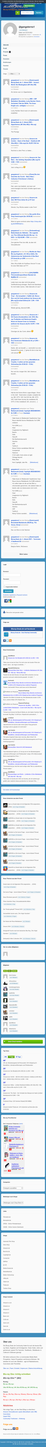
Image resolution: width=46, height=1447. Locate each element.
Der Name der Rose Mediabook (12, 921)
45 (40, 34)
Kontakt (17, 1368)
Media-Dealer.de (8, 1268)
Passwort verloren (22, 595)
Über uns (6, 1368)
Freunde (5, 69)
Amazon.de (6, 1248)
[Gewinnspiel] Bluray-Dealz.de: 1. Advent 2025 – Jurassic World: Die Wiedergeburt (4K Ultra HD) (25, 82)
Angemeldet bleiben (11, 587)
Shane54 (10, 867)
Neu (5, 970)
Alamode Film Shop (9, 1241)
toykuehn (11, 999)
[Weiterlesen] (34, 462)
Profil (5, 48)
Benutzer (6, 571)
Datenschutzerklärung (35, 1368)
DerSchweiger (12, 811)
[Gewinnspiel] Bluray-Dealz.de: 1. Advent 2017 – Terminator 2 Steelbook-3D (26, 539)
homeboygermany (14, 987)
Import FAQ (6, 1416)
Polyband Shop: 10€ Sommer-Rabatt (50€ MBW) (17, 1101)
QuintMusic (12, 1023)
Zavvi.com (6, 1323)
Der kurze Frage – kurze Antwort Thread (26, 832)
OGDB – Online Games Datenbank (13, 1227)
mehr (20, 1123)
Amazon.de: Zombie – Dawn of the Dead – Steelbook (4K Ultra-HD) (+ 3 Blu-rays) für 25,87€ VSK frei (25, 141)
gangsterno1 (15, 80)
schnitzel (10, 832)
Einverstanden (29, 6)
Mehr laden (24, 554)
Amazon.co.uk (7, 1303)
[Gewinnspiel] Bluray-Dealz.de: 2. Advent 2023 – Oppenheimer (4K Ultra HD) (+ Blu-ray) (25, 122)
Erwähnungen (7, 62)
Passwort (6, 579)
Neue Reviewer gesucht (10, 897)
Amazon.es (6, 1306)
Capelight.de (7, 1255)
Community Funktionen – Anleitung (14, 1418)
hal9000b (11, 818)
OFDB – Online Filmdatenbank (12, 1223)
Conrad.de (6, 1258)
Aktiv (9, 970)
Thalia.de (6, 1285)
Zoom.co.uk (6, 1329)
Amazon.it (6, 1313)
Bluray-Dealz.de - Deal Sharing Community (24, 632)
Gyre (9, 804)
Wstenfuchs (12, 1029)
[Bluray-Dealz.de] (16, 8)
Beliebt (14, 970)
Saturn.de (6, 1281)
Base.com (6, 1316)
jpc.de (5, 1265)
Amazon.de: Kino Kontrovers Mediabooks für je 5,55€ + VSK (25, 341)
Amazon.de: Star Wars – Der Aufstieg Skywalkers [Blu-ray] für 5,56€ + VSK (26, 160)
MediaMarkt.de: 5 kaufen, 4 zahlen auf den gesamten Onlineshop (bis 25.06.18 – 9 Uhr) (25, 362)
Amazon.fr (6, 1309)
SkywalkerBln (13, 1005)
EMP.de (5, 1261)
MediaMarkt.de (7, 1271)
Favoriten (6, 65)
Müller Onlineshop (8, 1275)
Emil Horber (12, 975)
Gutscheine (6, 1414)
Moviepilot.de (7, 1220)
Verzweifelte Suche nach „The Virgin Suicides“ (16, 913)
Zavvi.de (5, 1326)
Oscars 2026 (7, 926)
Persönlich (6, 59)
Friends (6, 52)
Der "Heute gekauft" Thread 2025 (12, 909)
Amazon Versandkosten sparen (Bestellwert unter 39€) (20, 1412)
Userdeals (26, 413)
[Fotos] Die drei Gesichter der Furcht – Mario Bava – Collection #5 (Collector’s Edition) (25, 177)
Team (11, 1368)
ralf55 (10, 1017)
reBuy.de (5, 1278)
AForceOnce (12, 981)
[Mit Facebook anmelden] (6, 602)
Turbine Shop (7, 1288)
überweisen (37, 36)
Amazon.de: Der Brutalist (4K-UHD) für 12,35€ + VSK (18, 1071)
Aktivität (6, 45)
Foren (5, 55)
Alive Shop (6, 1245)
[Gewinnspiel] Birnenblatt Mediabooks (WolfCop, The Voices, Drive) (25, 523)
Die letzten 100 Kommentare (11, 790)
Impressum (24, 1368)
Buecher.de (6, 1251)
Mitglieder (6, 965)
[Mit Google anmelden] (9, 602)
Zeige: (5, 74)
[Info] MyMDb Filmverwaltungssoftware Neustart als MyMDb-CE (24, 275)
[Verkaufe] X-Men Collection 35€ (12, 938)
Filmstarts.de (7, 1217)
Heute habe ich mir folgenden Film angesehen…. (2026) (19, 884)
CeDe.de (5, 1319)
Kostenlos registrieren (9, 595)
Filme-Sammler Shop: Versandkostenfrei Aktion (16, 901)
